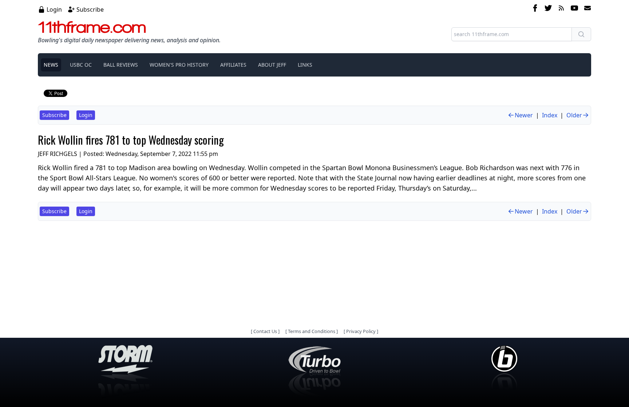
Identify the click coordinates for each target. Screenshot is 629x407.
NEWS (51, 64)
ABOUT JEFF (272, 64)
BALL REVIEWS (120, 64)
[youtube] (574, 9)
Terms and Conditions (311, 331)
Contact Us (265, 331)
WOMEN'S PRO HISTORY (179, 64)
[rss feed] (561, 9)
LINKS (305, 64)
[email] (586, 9)
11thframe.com (92, 26)
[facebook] (535, 9)
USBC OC (81, 64)
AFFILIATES (233, 64)
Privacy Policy (361, 331)
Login (54, 9)
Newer (524, 115)
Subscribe (90, 9)
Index (549, 115)
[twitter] (548, 9)
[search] (581, 34)
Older (574, 115)
